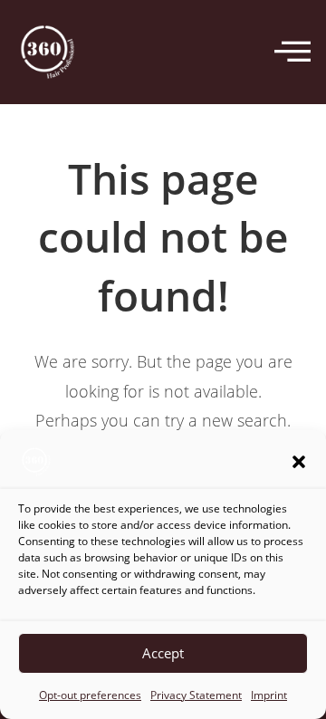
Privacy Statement (196, 695)
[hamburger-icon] (292, 52)
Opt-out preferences (90, 695)
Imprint (269, 695)
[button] (299, 462)
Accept (163, 653)
